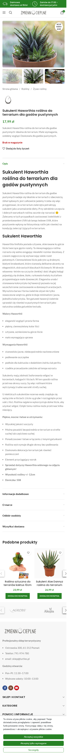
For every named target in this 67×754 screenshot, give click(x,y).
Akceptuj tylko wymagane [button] (33, 743)
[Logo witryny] (33, 12)
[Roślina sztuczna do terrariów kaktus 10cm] (17, 563)
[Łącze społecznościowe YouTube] (16, 687)
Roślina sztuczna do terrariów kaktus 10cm (18, 583)
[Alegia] (49, 610)
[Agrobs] (18, 610)
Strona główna (10, 88)
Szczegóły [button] (33, 750)
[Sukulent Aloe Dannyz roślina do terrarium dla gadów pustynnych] (49, 563)
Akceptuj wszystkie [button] (33, 736)
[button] (5, 44)
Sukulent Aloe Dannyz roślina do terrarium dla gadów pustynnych (49, 585)
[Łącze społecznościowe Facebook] (4, 687)
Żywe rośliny (40, 88)
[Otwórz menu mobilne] (4, 12)
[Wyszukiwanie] (10, 12)
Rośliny (25, 88)
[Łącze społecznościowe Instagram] (10, 687)
